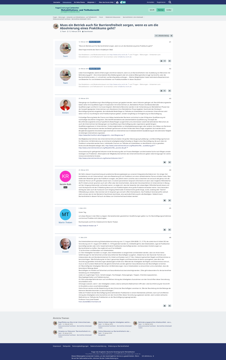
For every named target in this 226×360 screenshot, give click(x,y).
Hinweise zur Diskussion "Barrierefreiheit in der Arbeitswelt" (79, 331)
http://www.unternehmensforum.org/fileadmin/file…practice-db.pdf (102, 148)
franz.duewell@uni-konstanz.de (90, 302)
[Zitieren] (169, 61)
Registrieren (161, 2)
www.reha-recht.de (134, 354)
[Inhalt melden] (161, 61)
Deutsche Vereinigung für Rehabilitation (120, 352)
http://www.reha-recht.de (118, 55)
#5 (170, 208)
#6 (170, 237)
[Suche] (170, 2)
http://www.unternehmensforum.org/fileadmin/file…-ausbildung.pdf (129, 146)
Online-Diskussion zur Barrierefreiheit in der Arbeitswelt (117, 331)
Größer (168, 10)
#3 (170, 98)
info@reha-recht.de (125, 57)
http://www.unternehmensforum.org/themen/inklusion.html (100, 158)
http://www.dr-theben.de (87, 226)
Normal (160, 10)
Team (64, 31)
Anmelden (150, 2)
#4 (170, 170)
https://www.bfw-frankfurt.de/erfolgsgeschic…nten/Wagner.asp (101, 135)
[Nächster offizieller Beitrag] (164, 61)
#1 (170, 42)
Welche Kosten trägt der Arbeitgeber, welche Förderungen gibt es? (121, 322)
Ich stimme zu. (147, 356)
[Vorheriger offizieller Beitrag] (164, 90)
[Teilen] (171, 35)
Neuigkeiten (101, 335)
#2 (170, 69)
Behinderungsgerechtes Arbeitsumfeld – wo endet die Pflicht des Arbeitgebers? (166, 322)
